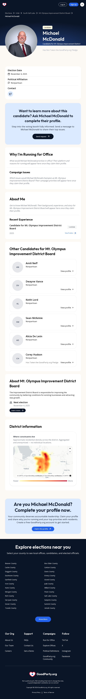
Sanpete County (50, 600)
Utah (17, 13)
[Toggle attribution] (70, 475)
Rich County (9, 596)
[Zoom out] (70, 451)
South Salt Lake (29, 13)
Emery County (49, 575)
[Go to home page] (4, 4)
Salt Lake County (50, 596)
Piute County (49, 592)
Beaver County (10, 563)
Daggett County (11, 571)
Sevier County (10, 604)
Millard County (49, 588)
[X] (10, 94)
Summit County (50, 604)
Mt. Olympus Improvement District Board (54, 13)
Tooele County (10, 608)
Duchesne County (11, 575)
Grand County (49, 579)
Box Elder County (51, 563)
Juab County (48, 583)
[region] (43, 462)
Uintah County (49, 608)
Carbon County (50, 567)
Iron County (9, 583)
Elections (8, 13)
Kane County (10, 588)
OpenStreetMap (30, 476)
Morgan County (11, 592)
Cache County (10, 567)
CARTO (20, 476)
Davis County (49, 571)
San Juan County (11, 600)
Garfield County (11, 579)
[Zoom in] (70, 448)
